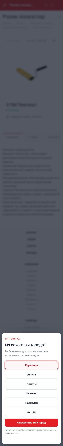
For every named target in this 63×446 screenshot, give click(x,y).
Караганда (31, 365)
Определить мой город (31, 422)
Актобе (31, 412)
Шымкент (31, 393)
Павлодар (31, 402)
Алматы (32, 384)
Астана (31, 374)
